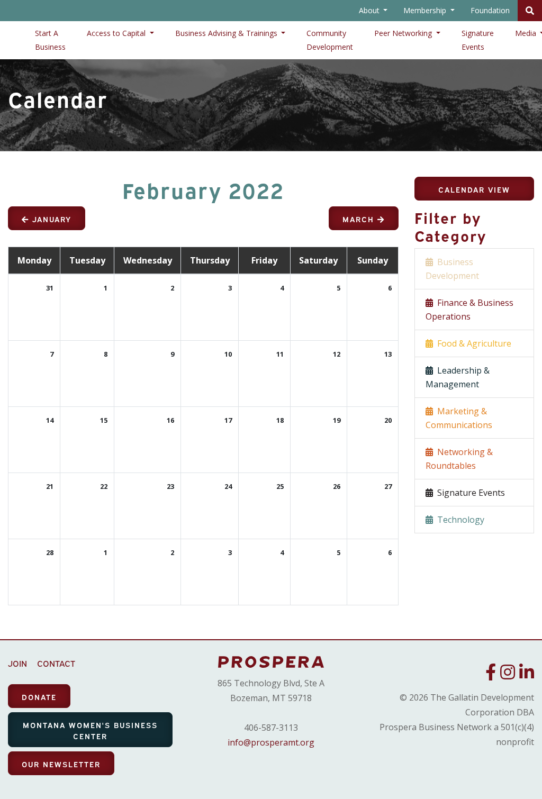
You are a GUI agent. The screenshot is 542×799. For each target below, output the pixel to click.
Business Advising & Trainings (227, 33)
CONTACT (56, 663)
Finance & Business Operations (469, 309)
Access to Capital (117, 33)
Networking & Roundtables (459, 458)
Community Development (329, 40)
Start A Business (50, 40)
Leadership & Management (458, 377)
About (370, 10)
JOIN (17, 663)
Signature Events (478, 40)
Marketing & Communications (459, 418)
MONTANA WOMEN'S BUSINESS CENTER (90, 730)
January (50, 219)
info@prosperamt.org (271, 742)
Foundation (490, 10)
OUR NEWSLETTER (61, 764)
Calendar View (474, 189)
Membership (425, 10)
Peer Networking (404, 33)
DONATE (39, 697)
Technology (458, 519)
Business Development (452, 269)
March (359, 219)
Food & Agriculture (472, 343)
